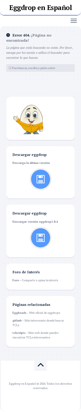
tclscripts (19, 333)
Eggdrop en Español (40, 7)
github (17, 320)
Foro (15, 280)
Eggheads (19, 313)
